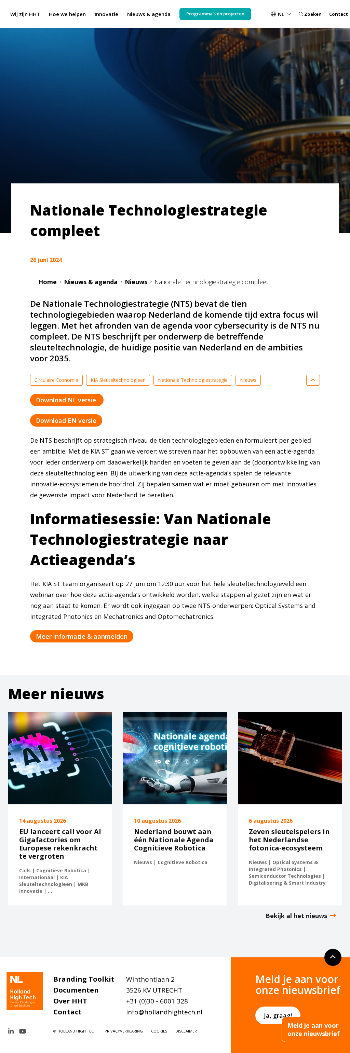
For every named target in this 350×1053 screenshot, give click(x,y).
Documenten (76, 990)
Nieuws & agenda (149, 14)
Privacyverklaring (124, 1031)
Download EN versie (66, 420)
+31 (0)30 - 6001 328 (157, 1001)
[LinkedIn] (11, 1031)
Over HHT (70, 1001)
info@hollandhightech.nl (164, 1012)
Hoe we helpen (67, 14)
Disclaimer (186, 1031)
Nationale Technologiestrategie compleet (211, 282)
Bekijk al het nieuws (296, 916)
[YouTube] (22, 1031)
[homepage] (26, 991)
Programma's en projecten (215, 14)
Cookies (159, 1031)
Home (47, 282)
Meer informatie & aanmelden (81, 636)
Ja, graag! (278, 1015)
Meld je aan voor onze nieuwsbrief (313, 1029)
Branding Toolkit (84, 979)
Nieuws (136, 282)
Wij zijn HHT (25, 14)
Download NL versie (67, 400)
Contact (338, 14)
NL (281, 14)
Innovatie (106, 14)
